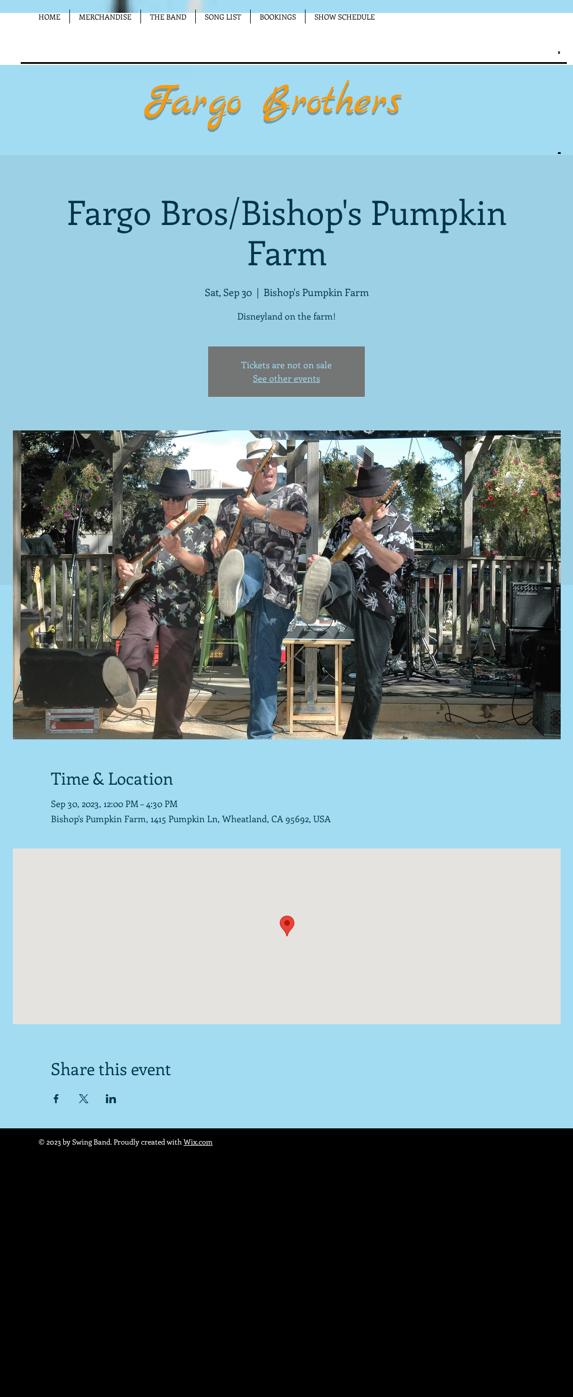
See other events (286, 378)
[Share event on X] (83, 1098)
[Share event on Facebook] (56, 1098)
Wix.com (198, 1141)
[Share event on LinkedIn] (111, 1098)
